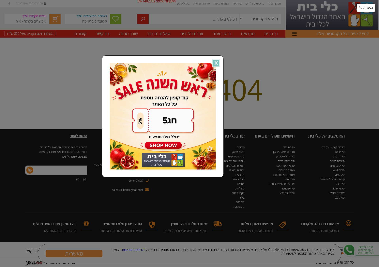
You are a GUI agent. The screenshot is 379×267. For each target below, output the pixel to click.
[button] (366, 8)
